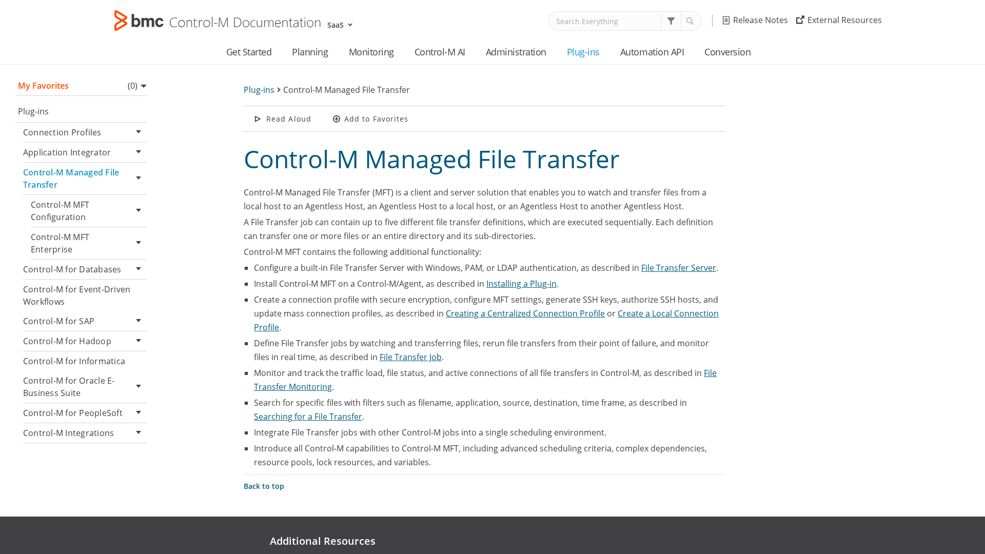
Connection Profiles (62, 132)
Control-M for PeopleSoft (73, 413)
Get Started (249, 52)
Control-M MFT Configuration (60, 211)
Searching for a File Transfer (308, 416)
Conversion (727, 52)
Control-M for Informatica (74, 361)
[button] (671, 21)
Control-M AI (440, 52)
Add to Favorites (376, 119)
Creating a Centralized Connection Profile (525, 313)
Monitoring (371, 52)
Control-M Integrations (68, 433)
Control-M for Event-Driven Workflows (76, 295)
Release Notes (760, 20)
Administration (516, 52)
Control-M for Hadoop (67, 341)
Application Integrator (67, 152)
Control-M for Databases (72, 269)
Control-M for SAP (58, 321)
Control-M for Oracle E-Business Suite (69, 387)
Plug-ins (583, 52)
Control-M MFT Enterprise (60, 243)
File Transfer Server (678, 267)
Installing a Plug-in (521, 283)
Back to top (264, 486)
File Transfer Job (411, 357)
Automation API (652, 52)
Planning (310, 52)
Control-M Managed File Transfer (71, 178)
